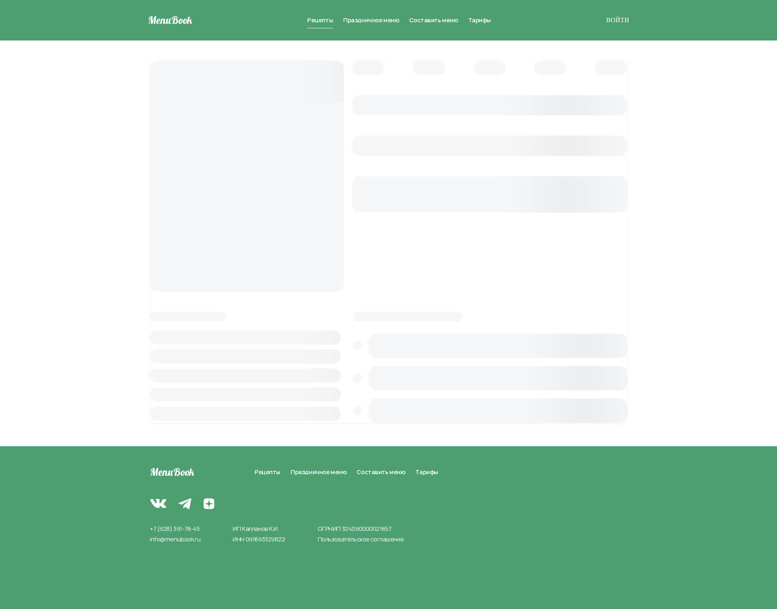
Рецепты (320, 20)
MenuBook (170, 20)
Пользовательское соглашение (361, 539)
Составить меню (433, 20)
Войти (617, 20)
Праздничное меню (371, 20)
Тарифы (479, 20)
